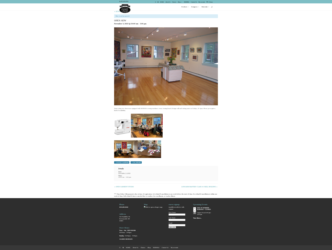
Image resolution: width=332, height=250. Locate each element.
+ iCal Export (136, 162)
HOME (162, 2)
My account (202, 2)
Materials (205, 7)
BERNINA (186, 2)
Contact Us (194, 2)
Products (184, 7)
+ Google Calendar (122, 162)
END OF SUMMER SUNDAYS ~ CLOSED (204, 208)
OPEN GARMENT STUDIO (124, 187)
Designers (194, 7)
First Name (172, 212)
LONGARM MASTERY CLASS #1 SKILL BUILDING (199, 187)
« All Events (118, 11)
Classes (174, 2)
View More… (197, 218)
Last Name (172, 218)
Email (170, 223)
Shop (179, 2)
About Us (167, 2)
